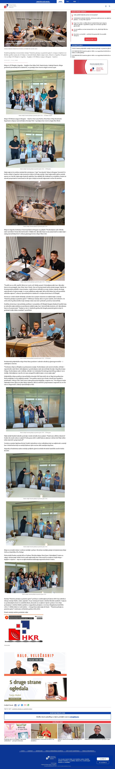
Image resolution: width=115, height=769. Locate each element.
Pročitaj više (89, 39)
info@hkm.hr (74, 717)
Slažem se (103, 759)
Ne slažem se (103, 762)
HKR (74, 1)
